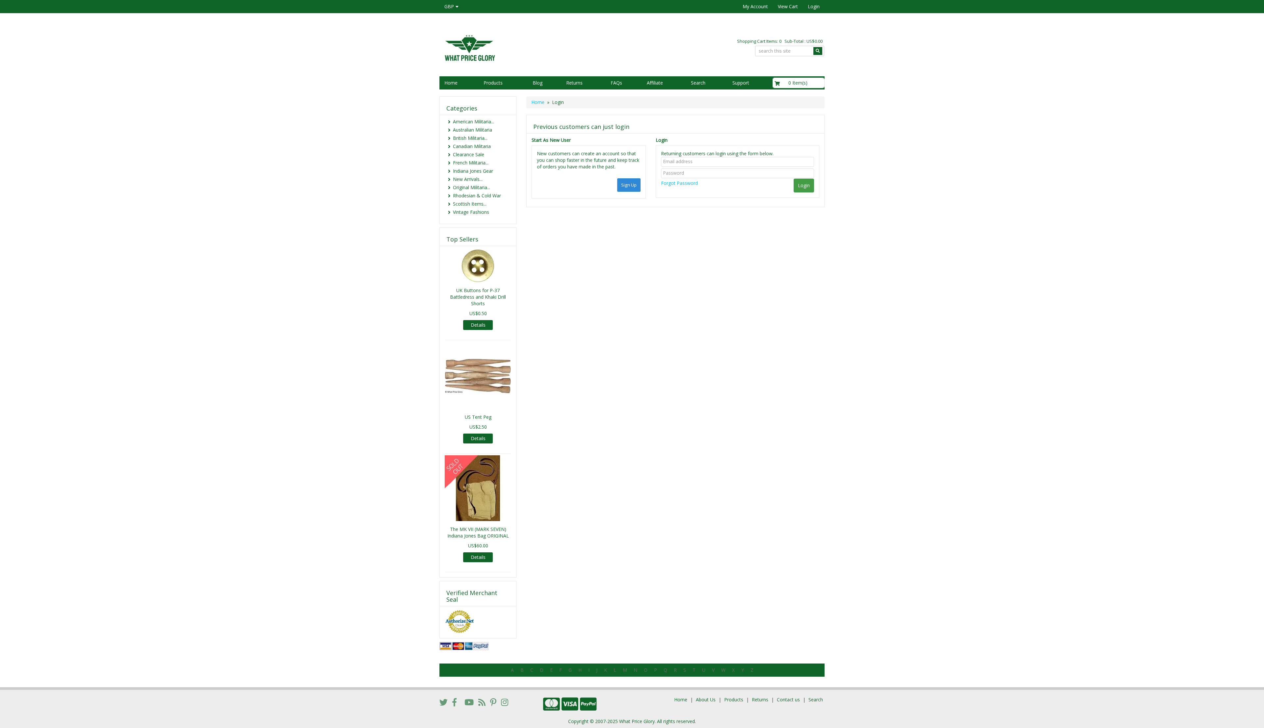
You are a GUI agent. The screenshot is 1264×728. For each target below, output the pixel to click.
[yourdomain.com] (532, 47)
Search (698, 83)
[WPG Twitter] (443, 702)
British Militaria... (470, 138)
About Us (706, 699)
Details (478, 325)
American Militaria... (473, 121)
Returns (574, 83)
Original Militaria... (471, 187)
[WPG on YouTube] (469, 702)
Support (740, 83)
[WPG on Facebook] (454, 702)
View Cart (788, 6)
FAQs (616, 83)
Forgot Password (679, 183)
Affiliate (655, 83)
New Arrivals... (468, 179)
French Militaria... (470, 163)
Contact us (788, 699)
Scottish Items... (470, 204)
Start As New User (551, 140)
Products (493, 83)
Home (451, 83)
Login (814, 6)
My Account (755, 6)
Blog (537, 83)
